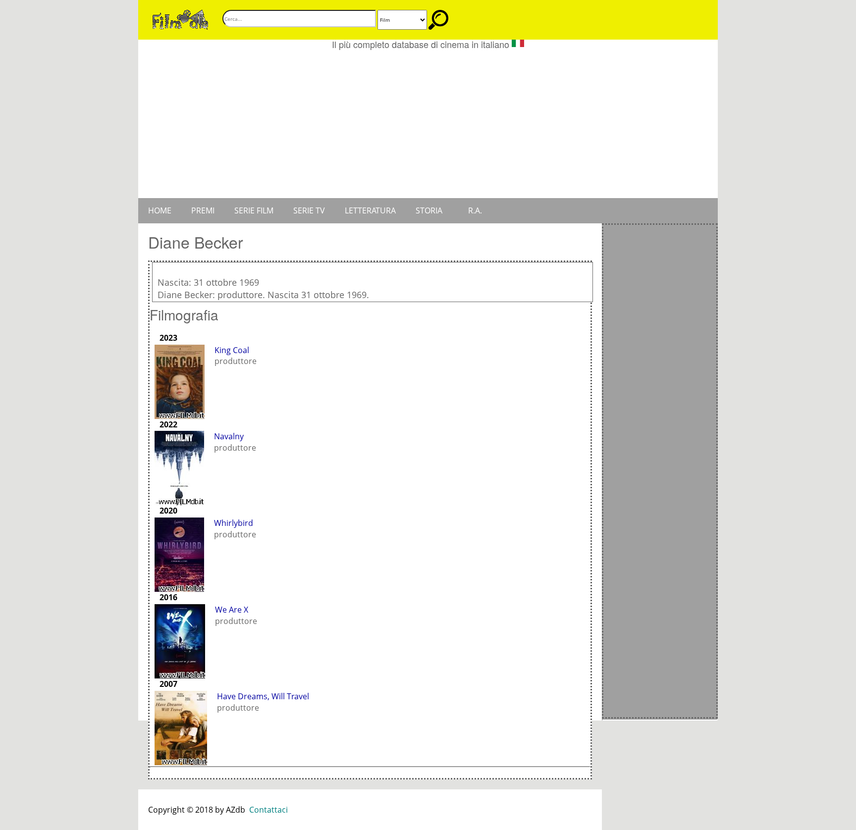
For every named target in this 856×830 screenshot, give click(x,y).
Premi (202, 210)
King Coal (231, 350)
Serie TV (309, 210)
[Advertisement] (428, 123)
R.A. (475, 210)
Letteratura (370, 210)
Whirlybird (233, 523)
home (159, 210)
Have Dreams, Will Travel (263, 696)
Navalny (229, 436)
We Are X (231, 609)
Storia (429, 210)
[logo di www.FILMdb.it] (180, 18)
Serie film (253, 210)
